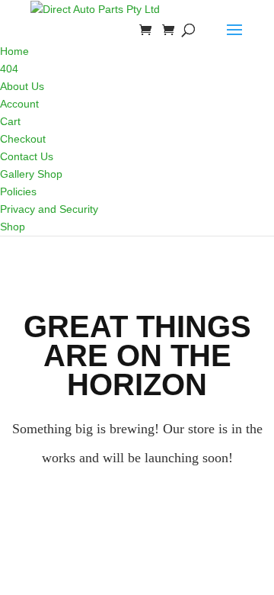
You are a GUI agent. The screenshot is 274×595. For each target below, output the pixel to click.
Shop (12, 226)
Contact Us (26, 156)
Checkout (23, 139)
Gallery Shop (31, 174)
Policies (18, 191)
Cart (10, 121)
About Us (22, 86)
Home (14, 51)
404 (9, 69)
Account (19, 104)
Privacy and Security (49, 209)
